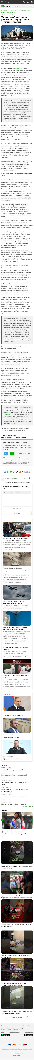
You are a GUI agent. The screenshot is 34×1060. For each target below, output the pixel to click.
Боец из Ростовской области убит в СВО (14, 804)
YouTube (13, 423)
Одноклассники (8, 421)
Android (22, 407)
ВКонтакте (24, 419)
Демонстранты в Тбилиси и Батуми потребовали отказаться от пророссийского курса (15, 834)
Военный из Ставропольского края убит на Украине (15, 798)
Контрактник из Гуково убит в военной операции (15, 648)
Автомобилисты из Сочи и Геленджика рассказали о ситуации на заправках (15, 539)
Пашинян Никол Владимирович (13, 715)
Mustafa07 (15, 478)
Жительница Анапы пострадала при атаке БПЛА (14, 783)
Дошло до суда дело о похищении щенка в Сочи (16, 676)
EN (5, 1)
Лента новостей (11, 12)
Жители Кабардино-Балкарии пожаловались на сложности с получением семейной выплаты (16, 570)
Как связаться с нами (14, 1032)
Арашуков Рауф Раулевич (11, 737)
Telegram (6, 414)
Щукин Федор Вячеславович (12, 759)
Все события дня (28, 806)
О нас (2, 1032)
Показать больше (17, 1017)
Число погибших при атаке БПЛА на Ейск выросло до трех (15, 790)
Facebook (11, 419)
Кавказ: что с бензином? (10, 10)
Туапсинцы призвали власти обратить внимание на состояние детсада (15, 628)
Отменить (17, 513)
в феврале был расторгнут (22, 81)
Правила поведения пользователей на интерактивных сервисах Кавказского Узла (17, 1049)
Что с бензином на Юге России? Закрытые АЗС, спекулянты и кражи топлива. (16, 1012)
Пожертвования (29, 1032)
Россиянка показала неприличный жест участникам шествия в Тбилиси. (14, 984)
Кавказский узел (17, 68)
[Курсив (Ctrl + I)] (7, 492)
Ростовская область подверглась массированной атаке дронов (13, 602)
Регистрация (17, 508)
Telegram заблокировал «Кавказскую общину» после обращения (16, 925)
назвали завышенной (9, 341)
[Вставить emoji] (18, 492)
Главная (3, 12)
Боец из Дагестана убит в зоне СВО (12, 770)
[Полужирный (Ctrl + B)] (4, 492)
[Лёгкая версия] (8, 2)
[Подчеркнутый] (11, 492)
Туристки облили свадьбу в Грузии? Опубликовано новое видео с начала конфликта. (16, 897)
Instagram (17, 419)
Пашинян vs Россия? (25, 10)
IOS (26, 407)
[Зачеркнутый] (14, 492)
